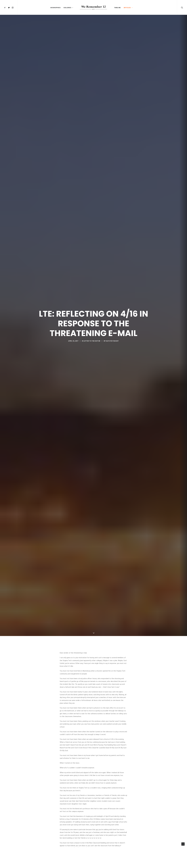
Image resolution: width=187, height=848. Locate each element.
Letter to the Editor (92, 341)
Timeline (117, 8)
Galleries (67, 8)
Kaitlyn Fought (112, 341)
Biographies (56, 8)
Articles (127, 8)
